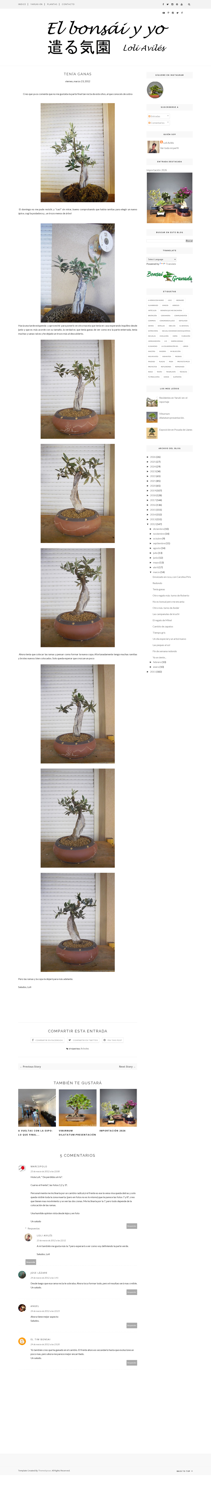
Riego (150, 372)
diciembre (158, 528)
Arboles (84, 1048)
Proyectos (152, 367)
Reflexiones (166, 367)
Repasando (179, 367)
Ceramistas (165, 315)
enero (156, 666)
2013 (153, 519)
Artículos (152, 310)
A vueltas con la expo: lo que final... (35, 1132)
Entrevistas (153, 331)
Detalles (161, 326)
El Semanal (184, 326)
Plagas (162, 361)
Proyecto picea (183, 361)
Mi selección (175, 351)
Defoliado (183, 321)
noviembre (159, 533)
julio (155, 552)
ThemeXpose (44, 1470)
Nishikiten (166, 356)
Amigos (165, 305)
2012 (153, 524)
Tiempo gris (159, 632)
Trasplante (171, 372)
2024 (153, 466)
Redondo (157, 583)
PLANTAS (52, 4)
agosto (156, 548)
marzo (156, 572)
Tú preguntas (153, 377)
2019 (153, 490)
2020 (153, 485)
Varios (166, 377)
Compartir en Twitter (85, 1040)
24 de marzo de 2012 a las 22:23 (45, 1311)
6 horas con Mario (156, 300)
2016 (153, 504)
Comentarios (157, 122)
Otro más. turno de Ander (166, 607)
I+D (165, 341)
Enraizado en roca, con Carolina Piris (172, 576)
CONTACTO (68, 4)
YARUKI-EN (37, 4)
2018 (153, 495)
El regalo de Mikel (162, 620)
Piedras (178, 356)
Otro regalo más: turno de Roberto (171, 595)
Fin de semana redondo (165, 651)
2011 (153, 671)
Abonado (180, 300)
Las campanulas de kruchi (166, 614)
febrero (157, 661)
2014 (153, 514)
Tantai (159, 372)
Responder (131, 1226)
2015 (153, 509)
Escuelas (152, 336)
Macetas (151, 351)
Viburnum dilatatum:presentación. (77, 1134)
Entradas (155, 116)
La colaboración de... (170, 346)
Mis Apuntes (153, 356)
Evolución (164, 336)
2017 (153, 500)
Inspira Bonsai (177, 341)
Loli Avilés (45, 1235)
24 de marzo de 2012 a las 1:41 (44, 1277)
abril (155, 567)
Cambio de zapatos (163, 626)
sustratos (177, 377)
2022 (153, 476)
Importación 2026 (112, 1130)
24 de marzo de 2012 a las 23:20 (45, 1344)
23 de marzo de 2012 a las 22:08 (45, 1171)
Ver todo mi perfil (169, 147)
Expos (175, 336)
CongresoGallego (167, 321)
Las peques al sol (161, 644)
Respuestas (34, 1228)
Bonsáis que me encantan (171, 310)
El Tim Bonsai (41, 1339)
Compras (152, 321)
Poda (171, 361)
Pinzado (151, 361)
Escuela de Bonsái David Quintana (176, 331)
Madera (162, 351)
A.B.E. (170, 300)
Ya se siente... (159, 657)
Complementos (180, 315)
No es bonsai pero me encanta (168, 601)
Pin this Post (115, 1040)
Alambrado (153, 305)
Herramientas (154, 341)
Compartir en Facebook (49, 1040)
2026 (153, 456)
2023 (153, 471)
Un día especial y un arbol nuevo (169, 638)
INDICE (22, 4)
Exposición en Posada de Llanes (175, 429)
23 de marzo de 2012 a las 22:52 (51, 1240)
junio (155, 557)
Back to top (184, 1471)
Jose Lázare (39, 1272)
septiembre (159, 543)
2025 (153, 461)
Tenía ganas (159, 589)
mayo (156, 562)
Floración (185, 336)
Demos (151, 326)
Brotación (152, 315)
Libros (185, 346)
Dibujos (172, 326)
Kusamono (152, 346)
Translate (171, 263)
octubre (157, 538)
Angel (35, 1306)
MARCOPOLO (39, 1166)
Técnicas (183, 372)
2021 (153, 480)
